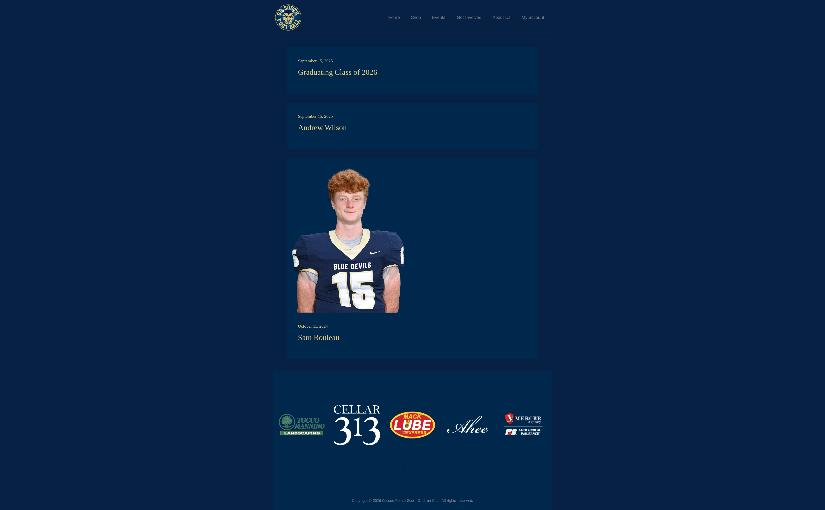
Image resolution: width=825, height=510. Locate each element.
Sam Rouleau (318, 337)
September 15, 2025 (315, 60)
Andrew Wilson (322, 127)
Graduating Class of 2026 (337, 72)
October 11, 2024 (313, 326)
